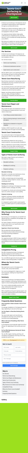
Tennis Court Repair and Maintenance (12, 378)
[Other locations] (21, 3)
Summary (5, 391)
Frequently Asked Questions (9, 393)
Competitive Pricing (7, 387)
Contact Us (14, 246)
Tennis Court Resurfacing (9, 376)
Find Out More (14, 100)
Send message (14, 365)
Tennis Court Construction (9, 380)
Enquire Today (14, 151)
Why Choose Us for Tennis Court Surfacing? (13, 384)
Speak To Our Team (14, 297)
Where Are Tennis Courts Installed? (11, 389)
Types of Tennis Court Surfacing (10, 382)
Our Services (6, 373)
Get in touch (14, 17)
